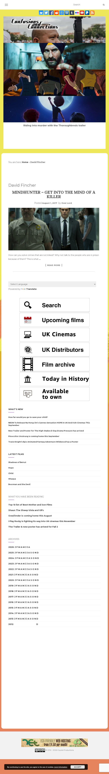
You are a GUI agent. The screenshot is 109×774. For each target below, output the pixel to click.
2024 (11, 558)
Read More (53, 265)
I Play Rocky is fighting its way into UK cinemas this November (41, 521)
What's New (15, 409)
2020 (11, 580)
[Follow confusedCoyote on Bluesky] (41, 12)
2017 (10, 596)
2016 (10, 602)
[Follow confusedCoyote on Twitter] (46, 12)
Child (10, 473)
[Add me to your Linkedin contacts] (67, 12)
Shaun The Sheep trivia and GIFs (26, 510)
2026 (11, 547)
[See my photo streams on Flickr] (77, 12)
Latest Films (16, 454)
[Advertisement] (19, 678)
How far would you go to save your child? (28, 417)
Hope (11, 468)
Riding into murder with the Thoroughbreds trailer (54, 125)
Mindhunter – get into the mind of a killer (53, 194)
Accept (77, 767)
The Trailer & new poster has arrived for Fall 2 (33, 527)
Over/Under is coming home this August (30, 515)
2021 (10, 574)
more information (60, 767)
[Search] (104, 5)
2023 (11, 563)
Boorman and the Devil (19, 484)
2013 (10, 618)
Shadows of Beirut (17, 462)
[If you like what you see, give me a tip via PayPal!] (87, 12)
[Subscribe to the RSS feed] (92, 12)
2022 (11, 569)
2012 (10, 624)
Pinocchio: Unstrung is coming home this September (33, 436)
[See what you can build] (61, 12)
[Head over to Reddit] (56, 12)
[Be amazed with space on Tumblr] (72, 12)
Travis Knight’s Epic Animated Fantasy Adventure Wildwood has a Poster (43, 442)
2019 (10, 585)
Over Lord (66, 203)
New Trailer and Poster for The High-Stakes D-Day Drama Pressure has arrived (46, 431)
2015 (10, 607)
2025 (11, 552)
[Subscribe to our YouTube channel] (82, 12)
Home (25, 162)
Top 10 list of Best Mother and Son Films (30, 504)
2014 (10, 613)
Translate (31, 289)
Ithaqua (12, 479)
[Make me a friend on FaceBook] (51, 12)
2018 (10, 591)
